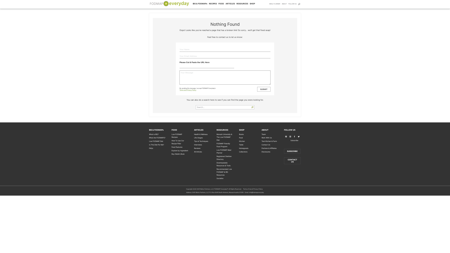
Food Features (177, 147)
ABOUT (265, 130)
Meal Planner (274, 4)
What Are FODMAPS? (157, 138)
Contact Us (266, 145)
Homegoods (243, 148)
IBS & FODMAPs (200, 3)
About (284, 4)
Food (241, 138)
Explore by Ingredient (180, 151)
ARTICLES (230, 3)
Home (169, 3)
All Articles (198, 152)
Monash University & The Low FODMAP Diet (224, 137)
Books (241, 134)
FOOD (221, 3)
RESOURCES (242, 3)
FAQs (151, 148)
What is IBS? (154, 134)
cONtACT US (292, 160)
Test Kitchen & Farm (269, 141)
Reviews (197, 148)
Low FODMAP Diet (156, 141)
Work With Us (267, 138)
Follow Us (292, 4)
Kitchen (242, 141)
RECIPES (213, 3)
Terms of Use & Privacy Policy (253, 189)
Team (264, 134)
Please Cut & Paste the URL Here (195, 62)
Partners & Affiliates (269, 148)
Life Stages (198, 138)
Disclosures (266, 152)
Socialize (220, 178)
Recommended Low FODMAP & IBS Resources (224, 172)
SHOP (252, 3)
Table (241, 145)
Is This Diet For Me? (156, 145)
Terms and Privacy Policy (188, 90)
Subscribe (292, 140)
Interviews (198, 145)
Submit (264, 89)
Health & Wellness (201, 134)
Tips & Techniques (201, 141)
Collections (243, 152)
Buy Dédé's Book (178, 154)
